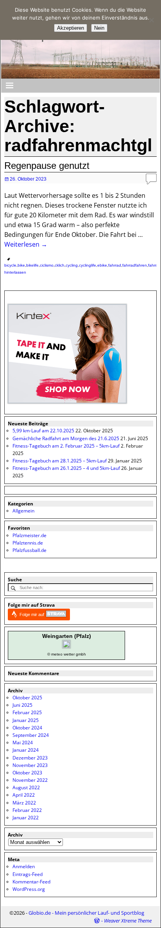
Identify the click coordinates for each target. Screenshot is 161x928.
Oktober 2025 (27, 697)
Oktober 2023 (27, 772)
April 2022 (24, 795)
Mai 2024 (23, 742)
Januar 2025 (26, 720)
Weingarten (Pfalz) (66, 636)
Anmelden (24, 866)
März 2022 (24, 802)
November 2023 (30, 765)
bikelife (32, 265)
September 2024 (31, 735)
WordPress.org (29, 889)
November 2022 (30, 780)
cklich (59, 265)
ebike (102, 265)
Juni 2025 (22, 705)
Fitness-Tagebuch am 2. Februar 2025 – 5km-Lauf (66, 446)
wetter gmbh (75, 654)
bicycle (10, 265)
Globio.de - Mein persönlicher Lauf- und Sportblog (86, 912)
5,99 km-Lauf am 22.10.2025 (43, 430)
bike (21, 265)
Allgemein (23, 510)
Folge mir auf (32, 614)
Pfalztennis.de (28, 542)
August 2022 (26, 787)
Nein (99, 28)
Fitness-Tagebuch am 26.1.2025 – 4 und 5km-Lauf (66, 468)
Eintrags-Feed (28, 874)
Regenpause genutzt (46, 165)
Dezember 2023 (30, 757)
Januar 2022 (26, 817)
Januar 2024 (26, 750)
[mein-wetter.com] (66, 646)
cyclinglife (87, 265)
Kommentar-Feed (31, 881)
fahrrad (114, 265)
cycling (72, 265)
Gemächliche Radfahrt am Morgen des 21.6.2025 (66, 438)
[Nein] (151, 20)
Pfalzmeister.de (30, 535)
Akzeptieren (70, 28)
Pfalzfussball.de (30, 550)
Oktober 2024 (27, 727)
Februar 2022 (27, 810)
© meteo (55, 654)
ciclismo (47, 265)
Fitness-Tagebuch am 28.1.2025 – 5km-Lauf (60, 460)
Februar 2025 (27, 712)
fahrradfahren (134, 265)
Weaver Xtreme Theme (128, 920)
